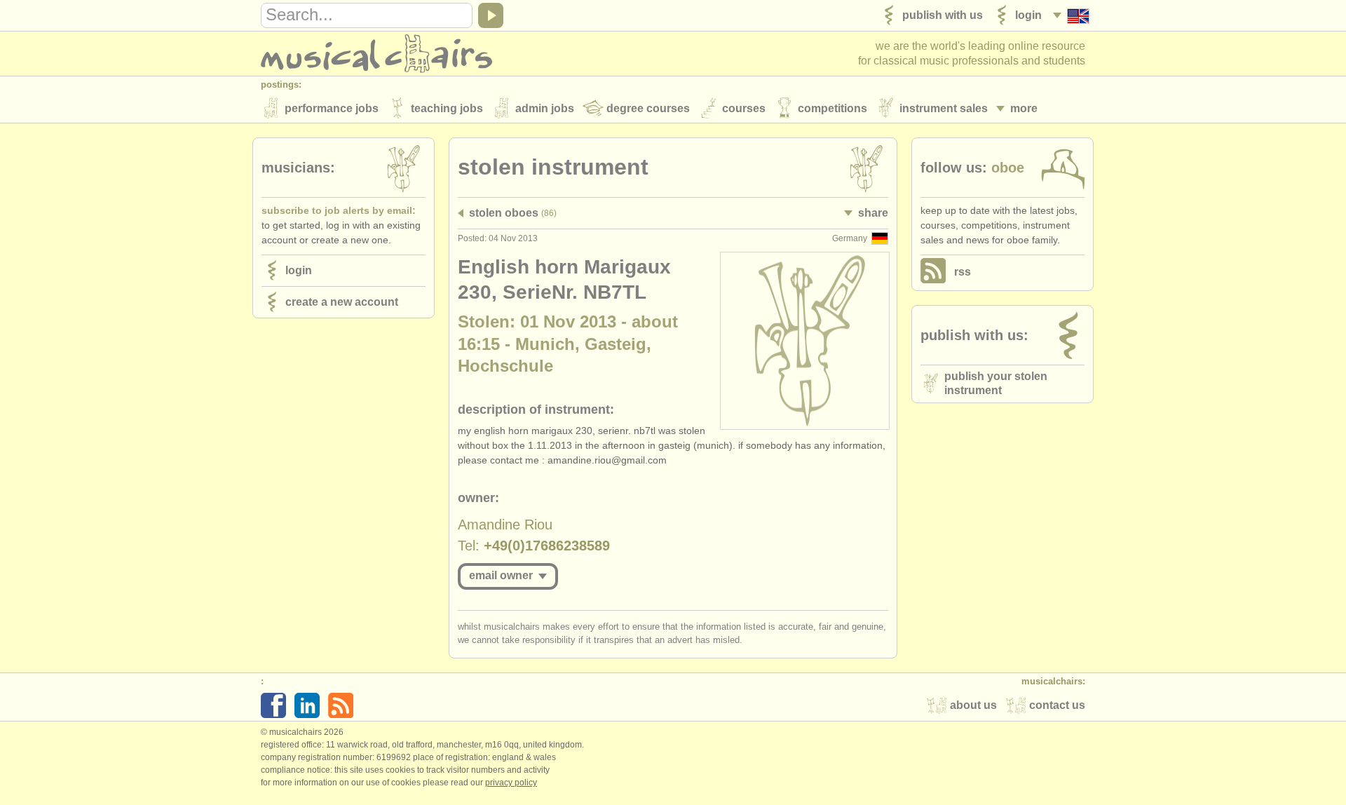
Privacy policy (511, 782)
